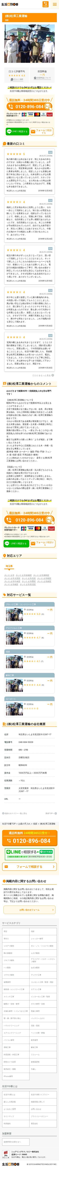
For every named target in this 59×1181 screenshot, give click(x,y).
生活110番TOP (9, 823)
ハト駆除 (7, 967)
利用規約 (7, 1123)
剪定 (5, 931)
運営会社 (34, 1123)
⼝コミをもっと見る (42, 375)
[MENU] (54, 4)
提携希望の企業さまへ (12, 1142)
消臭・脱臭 (35, 1025)
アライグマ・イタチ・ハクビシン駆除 (43, 960)
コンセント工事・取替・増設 (42, 982)
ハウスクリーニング (11, 1025)
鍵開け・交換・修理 (11, 1004)
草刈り (6, 938)
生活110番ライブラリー (40, 1094)
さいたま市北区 (29, 578)
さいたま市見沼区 (28, 584)
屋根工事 (7, 1047)
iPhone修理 (8, 1076)
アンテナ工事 (36, 975)
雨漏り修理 (35, 1011)
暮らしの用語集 (10, 1102)
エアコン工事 (36, 989)
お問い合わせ (36, 1109)
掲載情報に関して (38, 1102)
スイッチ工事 (9, 996)
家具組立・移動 (10, 1069)
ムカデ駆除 (35, 953)
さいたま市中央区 (12, 581)
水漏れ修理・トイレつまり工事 (16, 1011)
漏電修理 (7, 982)
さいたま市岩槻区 (24, 575)
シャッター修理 (37, 938)
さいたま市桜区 (44, 578)
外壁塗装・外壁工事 (11, 1054)
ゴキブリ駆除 (9, 960)
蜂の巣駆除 (8, 953)
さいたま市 (9, 575)
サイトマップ (9, 1116)
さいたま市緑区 (44, 581)
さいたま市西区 (29, 581)
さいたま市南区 (11, 584)
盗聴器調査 (35, 1062)
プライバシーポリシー (39, 1116)
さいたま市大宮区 (12, 578)
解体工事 (34, 1047)
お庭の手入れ (24, 823)
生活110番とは (9, 1094)
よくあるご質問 (10, 1109)
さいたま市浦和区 (41, 575)
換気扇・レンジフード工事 (14, 989)
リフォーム (35, 1054)
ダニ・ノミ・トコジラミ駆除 (42, 946)
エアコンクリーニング (12, 1033)
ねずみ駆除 (35, 967)
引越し (33, 1069)
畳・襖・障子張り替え (12, 1018)
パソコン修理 (9, 1040)
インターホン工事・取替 (40, 996)
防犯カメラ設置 (10, 1062)
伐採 (35, 823)
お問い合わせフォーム (29, 910)
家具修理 (34, 1040)
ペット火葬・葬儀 (38, 1033)
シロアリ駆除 (9, 946)
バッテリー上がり (38, 1018)
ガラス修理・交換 (38, 1004)
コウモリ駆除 (9, 975)
